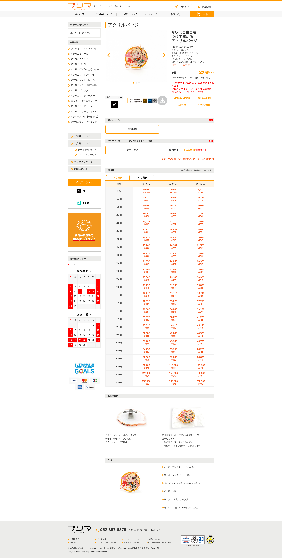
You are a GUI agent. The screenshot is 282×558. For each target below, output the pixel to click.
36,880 (173, 310)
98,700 (146, 366)
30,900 (200, 278)
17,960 (146, 246)
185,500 (173, 382)
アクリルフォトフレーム (82, 80)
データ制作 (101, 539)
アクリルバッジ (78, 64)
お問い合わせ (180, 14)
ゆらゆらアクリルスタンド (83, 48)
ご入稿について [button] (131, 14)
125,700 (201, 366)
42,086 (173, 334)
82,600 (173, 358)
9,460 (146, 214)
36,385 (146, 334)
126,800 (146, 374)
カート (207, 14)
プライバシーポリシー (106, 542)
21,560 (200, 246)
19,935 (146, 254)
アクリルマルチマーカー (82, 95)
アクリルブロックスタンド (83, 122)
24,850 (173, 262)
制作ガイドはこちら (182, 65)
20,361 (173, 246)
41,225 (200, 318)
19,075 (200, 238)
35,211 (200, 294)
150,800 (173, 374)
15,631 (173, 230)
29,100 (173, 278)
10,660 (173, 214)
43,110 (200, 326)
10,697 (200, 206)
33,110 (173, 294)
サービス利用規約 (131, 542)
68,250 (200, 350)
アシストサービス (87, 154)
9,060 (173, 190)
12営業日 (142, 177)
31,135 (173, 286)
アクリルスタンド (79, 59)
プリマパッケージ (154, 14)
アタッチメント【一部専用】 (84, 116)
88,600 (200, 358)
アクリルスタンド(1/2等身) (83, 85)
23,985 (200, 254)
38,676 (173, 318)
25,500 (146, 278)
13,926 (200, 222)
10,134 (200, 198)
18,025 (173, 238)
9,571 (200, 190)
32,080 (146, 310)
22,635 (173, 254)
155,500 (146, 382)
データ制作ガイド (87, 149)
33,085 (200, 286)
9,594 (173, 198)
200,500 (201, 382)
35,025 (173, 302)
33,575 (146, 318)
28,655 (200, 270)
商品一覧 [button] (83, 14)
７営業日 (117, 177)
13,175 (173, 222)
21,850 (146, 262)
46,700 (200, 342)
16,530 (200, 230)
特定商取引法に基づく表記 (159, 542)
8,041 (146, 190)
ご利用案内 (74, 539)
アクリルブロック (79, 90)
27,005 (173, 270)
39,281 (200, 310)
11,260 (200, 214)
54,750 (146, 350)
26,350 (200, 262)
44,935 (200, 334)
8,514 (146, 198)
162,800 (201, 374)
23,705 (146, 270)
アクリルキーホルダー (81, 54)
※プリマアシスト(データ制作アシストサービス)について (188, 159)
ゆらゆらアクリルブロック (83, 101)
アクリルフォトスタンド (82, 74)
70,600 (146, 358)
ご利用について (106, 14)
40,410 (173, 326)
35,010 (146, 326)
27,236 (146, 286)
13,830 (146, 230)
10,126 (173, 206)
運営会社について (77, 542)
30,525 (146, 302)
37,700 (146, 342)
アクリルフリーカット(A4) (83, 111)
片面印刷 (132, 129)
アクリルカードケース (81, 106)
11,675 (146, 222)
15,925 (146, 238)
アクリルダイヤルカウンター (84, 69)
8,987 (146, 206)
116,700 (173, 366)
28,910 (146, 294)
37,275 (200, 302)
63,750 (173, 350)
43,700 (173, 342)
